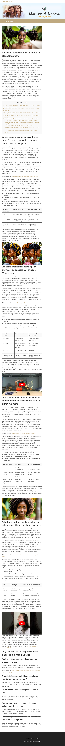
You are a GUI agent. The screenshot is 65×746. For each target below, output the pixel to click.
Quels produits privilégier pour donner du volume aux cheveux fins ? (22, 128)
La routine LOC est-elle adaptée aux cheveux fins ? (19, 125)
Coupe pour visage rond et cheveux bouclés (23, 434)
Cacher (24, 102)
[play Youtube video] (22, 384)
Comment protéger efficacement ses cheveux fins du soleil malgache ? (21, 131)
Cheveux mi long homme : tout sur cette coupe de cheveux (20, 556)
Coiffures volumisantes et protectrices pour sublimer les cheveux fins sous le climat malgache (21, 113)
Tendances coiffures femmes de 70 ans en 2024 (25, 177)
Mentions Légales (35, 738)
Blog (3, 50)
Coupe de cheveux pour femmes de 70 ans (23, 303)
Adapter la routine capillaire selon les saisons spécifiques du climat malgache (21, 116)
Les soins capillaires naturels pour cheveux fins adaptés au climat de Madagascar (21, 109)
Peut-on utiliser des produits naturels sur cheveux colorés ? (21, 120)
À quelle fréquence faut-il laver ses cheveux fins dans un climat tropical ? (22, 123)
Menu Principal (7, 2)
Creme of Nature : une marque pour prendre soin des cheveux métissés (21, 671)
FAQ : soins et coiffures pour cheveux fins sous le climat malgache (20, 119)
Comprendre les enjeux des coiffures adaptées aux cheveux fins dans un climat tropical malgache (21, 106)
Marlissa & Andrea (36, 741)
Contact (28, 738)
